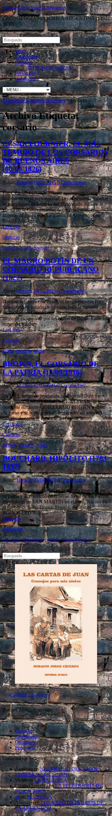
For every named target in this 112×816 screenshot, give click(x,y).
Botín (7, 350)
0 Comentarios (71, 182)
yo (17, 796)
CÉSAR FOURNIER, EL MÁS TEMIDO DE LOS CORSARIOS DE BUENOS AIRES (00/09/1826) (55, 156)
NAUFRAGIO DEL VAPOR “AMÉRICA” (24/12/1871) (57, 771)
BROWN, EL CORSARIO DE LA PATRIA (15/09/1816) (50, 368)
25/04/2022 (45, 480)
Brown (9, 445)
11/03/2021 (45, 385)
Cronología (26, 56)
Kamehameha (76, 539)
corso (26, 247)
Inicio (20, 51)
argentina (11, 539)
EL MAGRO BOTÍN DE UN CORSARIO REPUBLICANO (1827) (50, 269)
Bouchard (32, 539)
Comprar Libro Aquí (30, 695)
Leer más (11, 226)
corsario (10, 247)
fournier (41, 247)
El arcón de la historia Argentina (34, 7)
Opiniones (25, 79)
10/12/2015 (45, 182)
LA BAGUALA (50, 780)
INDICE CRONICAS (49, 67)
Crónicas (23, 62)
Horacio (24, 182)
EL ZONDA (39, 796)
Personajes (25, 73)
